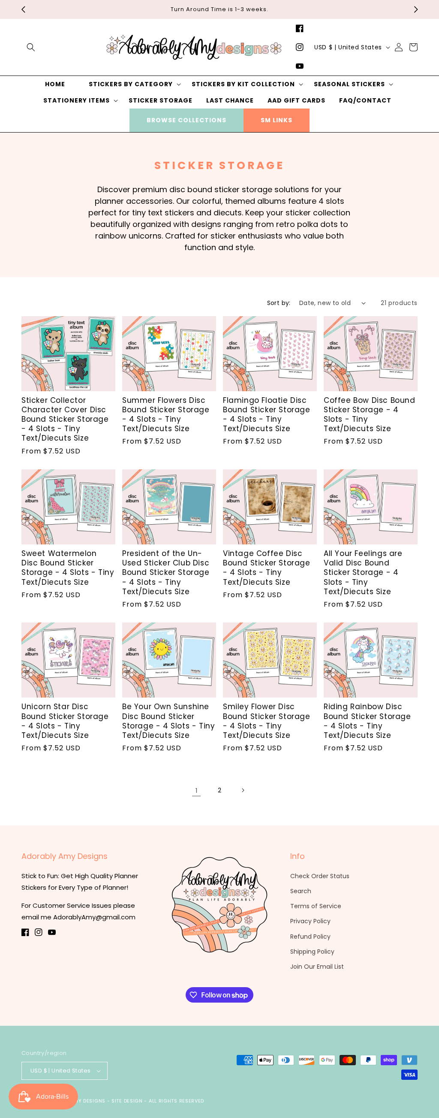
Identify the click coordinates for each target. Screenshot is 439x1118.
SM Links (276, 120)
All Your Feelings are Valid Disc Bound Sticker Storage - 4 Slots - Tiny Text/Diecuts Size (363, 572)
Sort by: (279, 303)
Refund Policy (310, 936)
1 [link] (196, 790)
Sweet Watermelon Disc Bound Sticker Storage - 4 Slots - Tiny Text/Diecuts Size (67, 567)
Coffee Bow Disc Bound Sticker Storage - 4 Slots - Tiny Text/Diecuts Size (369, 414)
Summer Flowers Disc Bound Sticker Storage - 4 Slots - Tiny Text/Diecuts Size (166, 414)
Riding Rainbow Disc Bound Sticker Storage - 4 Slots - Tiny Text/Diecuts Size (367, 721)
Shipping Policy (312, 951)
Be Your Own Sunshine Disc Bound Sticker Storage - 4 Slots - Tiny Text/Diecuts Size (168, 721)
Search (300, 891)
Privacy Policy (310, 921)
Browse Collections (186, 120)
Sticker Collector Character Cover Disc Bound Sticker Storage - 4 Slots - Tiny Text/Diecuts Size (65, 419)
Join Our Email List (317, 966)
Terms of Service (315, 906)
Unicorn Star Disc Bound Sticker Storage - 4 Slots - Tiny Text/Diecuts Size (65, 721)
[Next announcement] (415, 9)
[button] (30, 47)
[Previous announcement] (23, 9)
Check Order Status (319, 876)
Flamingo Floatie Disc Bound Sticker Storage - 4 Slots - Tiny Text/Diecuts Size (266, 414)
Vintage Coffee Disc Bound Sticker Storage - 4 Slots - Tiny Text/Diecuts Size (266, 567)
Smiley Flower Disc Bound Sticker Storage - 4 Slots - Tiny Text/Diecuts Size (266, 721)
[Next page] (242, 790)
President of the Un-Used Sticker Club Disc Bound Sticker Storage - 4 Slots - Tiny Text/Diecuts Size (166, 572)
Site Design (127, 1100)
